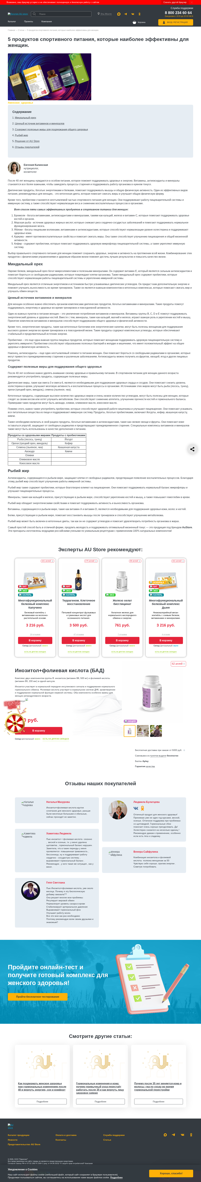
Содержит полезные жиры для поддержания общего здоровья (51, 129)
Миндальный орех (25, 117)
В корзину (35, 640)
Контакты (61, 1140)
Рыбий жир (21, 135)
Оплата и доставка (66, 1135)
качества (150, 766)
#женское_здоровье (20, 102)
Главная (11, 30)
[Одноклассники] (139, 14)
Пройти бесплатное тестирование (37, 996)
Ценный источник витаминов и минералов (39, 123)
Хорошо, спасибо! (171, 1173)
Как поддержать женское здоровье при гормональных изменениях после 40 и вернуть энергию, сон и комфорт (42, 1086)
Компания (46, 21)
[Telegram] (125, 14)
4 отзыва (166, 634)
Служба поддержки (114, 1135)
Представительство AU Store (24, 1144)
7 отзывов (122, 634)
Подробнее (42, 1101)
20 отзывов (35, 634)
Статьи (21, 30)
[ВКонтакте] (135, 808)
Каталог (12, 21)
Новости (12, 1140)
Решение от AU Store (27, 141)
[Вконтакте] (132, 14)
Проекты (28, 21)
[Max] (118, 14)
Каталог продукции (18, 1135)
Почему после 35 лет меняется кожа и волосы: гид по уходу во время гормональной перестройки (158, 1086)
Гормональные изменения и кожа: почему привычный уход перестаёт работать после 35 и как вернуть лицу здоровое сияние (100, 1088)
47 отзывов (79, 634)
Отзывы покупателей (27, 147)
